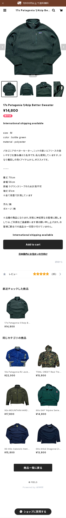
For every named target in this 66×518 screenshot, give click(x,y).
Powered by (29, 487)
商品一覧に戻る (33, 467)
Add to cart (33, 244)
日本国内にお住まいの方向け (33, 254)
